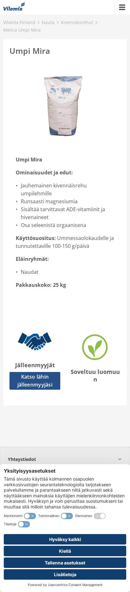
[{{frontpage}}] (14, 7)
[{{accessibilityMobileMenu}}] (122, 7)
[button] (65, 459)
